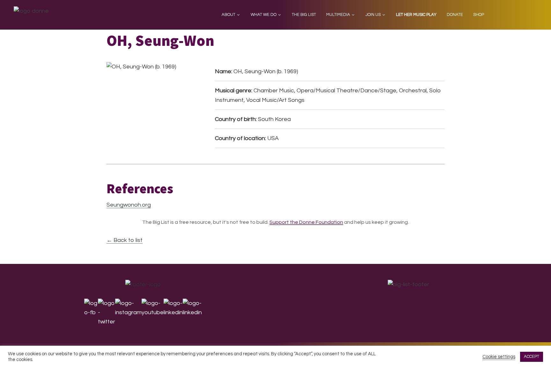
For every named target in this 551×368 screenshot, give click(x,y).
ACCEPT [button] (531, 356)
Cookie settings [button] (498, 356)
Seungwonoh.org (129, 205)
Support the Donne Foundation (306, 222)
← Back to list (125, 240)
